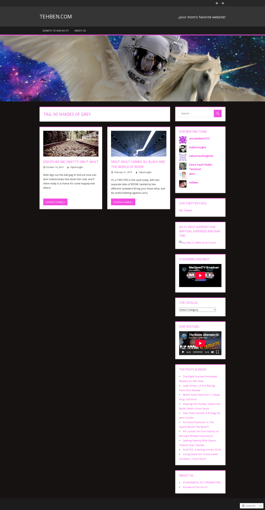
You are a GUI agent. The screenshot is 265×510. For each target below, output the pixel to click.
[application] (200, 343)
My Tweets (185, 210)
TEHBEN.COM (56, 16)
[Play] (183, 352)
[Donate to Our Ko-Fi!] (216, 3)
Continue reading (54, 201)
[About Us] (222, 3)
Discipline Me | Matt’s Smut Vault (70, 161)
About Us (80, 30)
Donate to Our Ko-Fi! (55, 30)
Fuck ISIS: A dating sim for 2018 (202, 449)
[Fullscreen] (217, 352)
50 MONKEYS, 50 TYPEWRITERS (202, 482)
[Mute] (212, 352)
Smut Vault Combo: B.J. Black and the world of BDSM (138, 164)
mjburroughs (76, 167)
